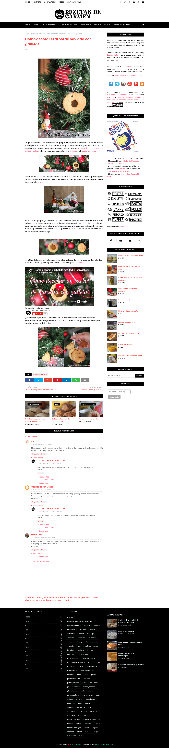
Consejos (91, 634)
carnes (92, 630)
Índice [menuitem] (36, 24)
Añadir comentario (41, 561)
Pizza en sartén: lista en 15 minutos (128, 290)
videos (87, 732)
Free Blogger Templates (104, 745)
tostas (98, 724)
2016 (44, 643)
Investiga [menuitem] (85, 24)
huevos (90, 650)
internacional (72, 654)
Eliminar (43, 454)
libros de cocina (73, 658)
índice (128, 66)
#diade (70, 617)
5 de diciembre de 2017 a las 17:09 (43, 444)
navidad (70, 675)
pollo (83, 691)
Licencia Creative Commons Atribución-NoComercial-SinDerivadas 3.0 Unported (125, 99)
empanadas (84, 642)
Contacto (36, 2)
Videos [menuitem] (107, 24)
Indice (27, 2)
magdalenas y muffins (76, 662)
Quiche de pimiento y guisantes (131, 664)
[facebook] (120, 2)
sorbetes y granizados (91, 719)
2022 (44, 617)
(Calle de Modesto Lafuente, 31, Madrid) (123, 162)
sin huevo (71, 715)
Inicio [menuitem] (28, 24)
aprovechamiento (74, 626)
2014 (44, 651)
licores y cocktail (89, 658)
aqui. (42, 182)
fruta (79, 646)
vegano (95, 728)
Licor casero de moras (127, 300)
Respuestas (38, 457)
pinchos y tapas (73, 687)
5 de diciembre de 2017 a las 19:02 (50, 463)
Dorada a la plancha (126, 322)
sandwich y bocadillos (76, 707)
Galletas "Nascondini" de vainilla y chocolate (35, 420)
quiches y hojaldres (74, 699)
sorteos (70, 724)
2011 (44, 664)
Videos (61, 2)
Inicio (27, 34)
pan (86, 675)
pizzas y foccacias (90, 687)
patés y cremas (73, 683)
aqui (124, 226)
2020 (44, 625)
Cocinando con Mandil (42, 487)
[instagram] (129, 2)
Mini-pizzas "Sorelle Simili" (128, 333)
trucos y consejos (74, 728)
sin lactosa (82, 715)
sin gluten (93, 711)
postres (91, 691)
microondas (72, 670)
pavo (84, 683)
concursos (71, 634)
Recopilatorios (50, 2)
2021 (44, 621)
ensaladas (96, 642)
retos (80, 703)
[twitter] (125, 2)
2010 (44, 669)
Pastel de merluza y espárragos (126, 654)
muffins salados (86, 670)
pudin (98, 695)
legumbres (85, 654)
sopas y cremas (73, 719)
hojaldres (80, 650)
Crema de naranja (125, 344)
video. (80, 262)
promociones (88, 695)
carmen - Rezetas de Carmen (51, 460)
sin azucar (71, 711)
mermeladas (92, 666)
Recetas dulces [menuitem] (69, 24)
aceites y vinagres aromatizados (80, 621)
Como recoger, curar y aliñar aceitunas (130, 278)
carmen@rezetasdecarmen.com (128, 75)
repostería (71, 703)
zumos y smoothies (74, 736)
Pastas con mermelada (88, 419)
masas (81, 666)
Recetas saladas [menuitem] (50, 24)
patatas (87, 679)
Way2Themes (77, 745)
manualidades (94, 662)
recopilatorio (90, 699)
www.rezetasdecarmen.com (118, 95)
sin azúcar (83, 711)
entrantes (70, 646)
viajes (79, 732)
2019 (44, 630)
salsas (88, 703)
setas (90, 707)
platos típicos (72, 691)
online (122, 169)
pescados (94, 683)
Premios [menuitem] (97, 24)
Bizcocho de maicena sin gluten (131, 255)
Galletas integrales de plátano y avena (61, 420)
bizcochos (71, 630)
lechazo (73, 151)
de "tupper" (71, 642)
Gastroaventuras (74, 2)
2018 (44, 634)
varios (86, 728)
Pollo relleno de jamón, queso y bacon (131, 643)
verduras (70, 732)
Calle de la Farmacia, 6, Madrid (120, 171)
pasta (93, 675)
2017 (44, 638)
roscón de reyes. (89, 151)
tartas (78, 724)
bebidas (97, 626)
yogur (96, 732)
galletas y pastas (37, 34)
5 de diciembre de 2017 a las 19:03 (50, 511)
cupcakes (93, 638)
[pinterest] (134, 2)
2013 (44, 656)
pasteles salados (74, 679)
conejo (81, 634)
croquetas (82, 638)
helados (70, 650)
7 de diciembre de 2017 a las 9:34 (43, 538)
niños (79, 675)
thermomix (88, 724)
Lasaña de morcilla (126, 631)
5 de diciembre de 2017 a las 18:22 (43, 490)
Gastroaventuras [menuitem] (121, 24)
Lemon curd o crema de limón (130, 355)
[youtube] (138, 2)
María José (36, 534)
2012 (44, 660)
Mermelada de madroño (128, 311)
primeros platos (73, 695)
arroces (87, 626)
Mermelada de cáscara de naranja (129, 267)
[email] (142, 2)
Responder (35, 454)
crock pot (70, 638)
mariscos (71, 666)
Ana (33, 441)
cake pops (82, 630)
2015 (44, 647)
